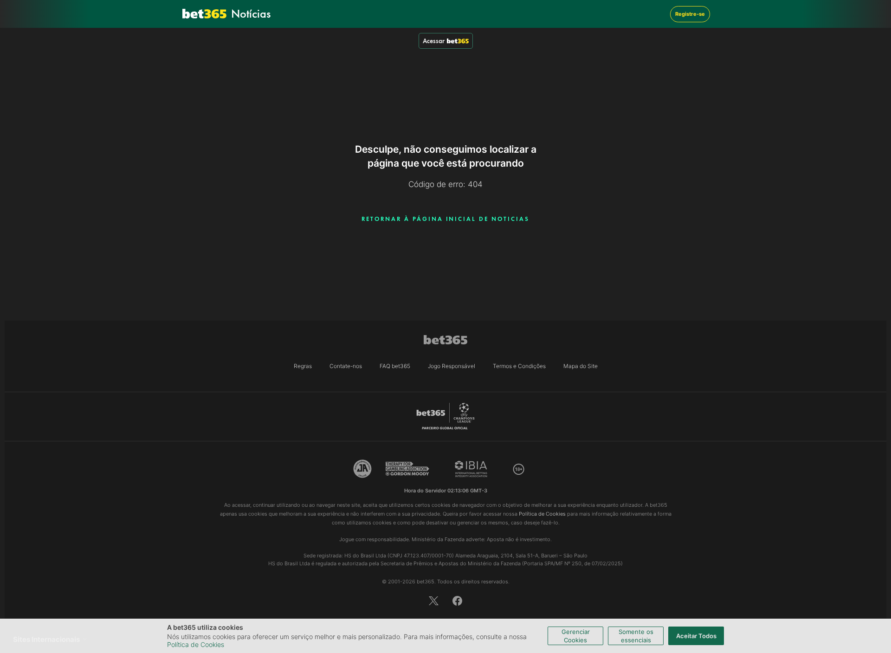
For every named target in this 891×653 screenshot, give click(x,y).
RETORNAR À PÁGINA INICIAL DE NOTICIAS (445, 219)
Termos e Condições (519, 365)
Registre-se (690, 14)
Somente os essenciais (636, 636)
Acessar (434, 41)
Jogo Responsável (451, 365)
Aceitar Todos (696, 636)
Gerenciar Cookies (576, 636)
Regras (303, 365)
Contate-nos (345, 365)
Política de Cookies (195, 644)
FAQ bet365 (395, 365)
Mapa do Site (580, 365)
